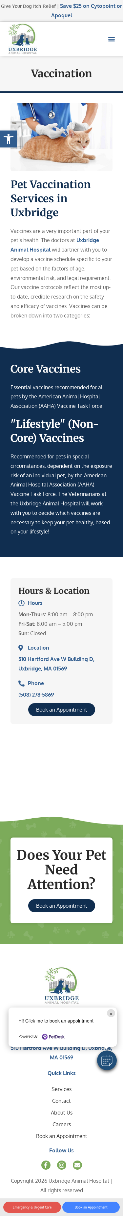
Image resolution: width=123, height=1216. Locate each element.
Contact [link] (61, 1101)
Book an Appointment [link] (61, 1136)
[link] (8, 139)
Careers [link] (61, 1124)
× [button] (111, 1013)
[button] (107, 1060)
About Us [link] (61, 1112)
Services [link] (61, 1089)
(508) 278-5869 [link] (36, 694)
